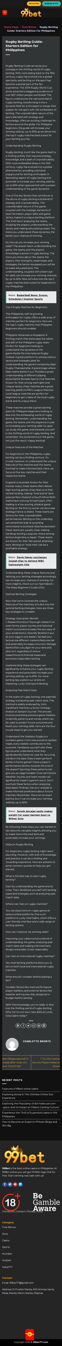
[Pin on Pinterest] (38, 1025)
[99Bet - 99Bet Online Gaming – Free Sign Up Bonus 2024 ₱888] (31, 12)
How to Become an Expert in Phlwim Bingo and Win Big (29, 1124)
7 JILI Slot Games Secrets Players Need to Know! (46, 1062)
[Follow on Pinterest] (15, 1184)
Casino (6, 1240)
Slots (5, 1234)
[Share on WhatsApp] (18, 1025)
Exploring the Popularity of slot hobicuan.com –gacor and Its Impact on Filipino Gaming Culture (30, 1105)
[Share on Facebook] (23, 1025)
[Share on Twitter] (28, 1025)
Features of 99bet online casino (20, 1089)
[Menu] (4, 12)
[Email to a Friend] (33, 1025)
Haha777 (7, 1267)
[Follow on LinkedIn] (20, 1184)
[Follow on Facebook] (4, 1184)
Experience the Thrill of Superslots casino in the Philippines (29, 1114)
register (34, 4)
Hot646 (6, 1260)
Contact (20, 1211)
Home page (11, 27)
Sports (6, 1247)
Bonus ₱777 (51, 4)
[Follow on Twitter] (10, 1184)
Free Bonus (29, 27)
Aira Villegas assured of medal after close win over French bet (15, 1062)
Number (7, 1253)
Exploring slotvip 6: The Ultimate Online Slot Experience (27, 1096)
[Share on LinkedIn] (44, 1025)
